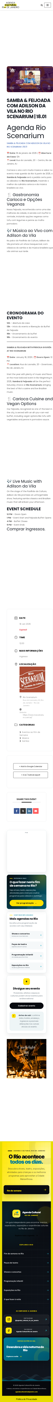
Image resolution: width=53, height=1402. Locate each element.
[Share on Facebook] (17, 811)
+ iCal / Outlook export (30, 775)
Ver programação (26, 903)
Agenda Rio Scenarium (26, 132)
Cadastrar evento (26, 1006)
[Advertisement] (26, 38)
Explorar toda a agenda (24, 1235)
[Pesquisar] (42, 5)
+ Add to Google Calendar (30, 766)
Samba (25, 741)
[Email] (36, 811)
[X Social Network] (23, 811)
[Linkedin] (29, 811)
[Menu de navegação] (47, 5)
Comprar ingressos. (26, 529)
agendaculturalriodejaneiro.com (26, 1392)
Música (25, 738)
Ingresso (24, 656)
